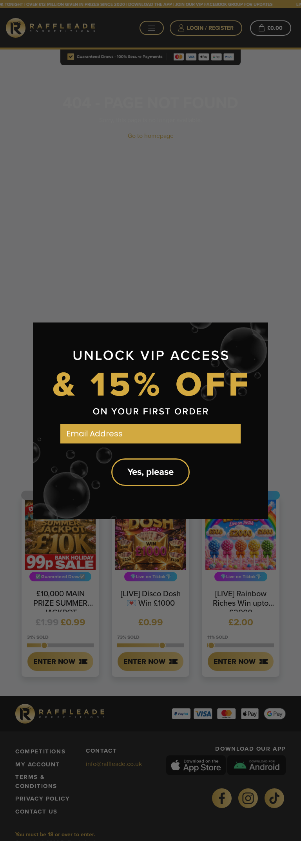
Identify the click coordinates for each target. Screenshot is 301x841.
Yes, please (150, 472)
